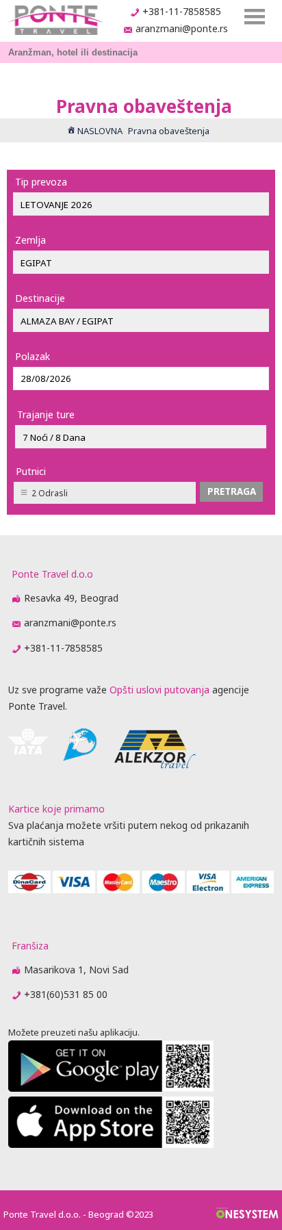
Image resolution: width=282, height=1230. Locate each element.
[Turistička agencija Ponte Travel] (55, 20)
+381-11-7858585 (181, 11)
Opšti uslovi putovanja (159, 689)
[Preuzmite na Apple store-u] (111, 1144)
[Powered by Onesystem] (247, 1214)
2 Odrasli (49, 493)
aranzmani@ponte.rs (182, 28)
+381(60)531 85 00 (65, 994)
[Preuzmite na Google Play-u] (111, 1087)
